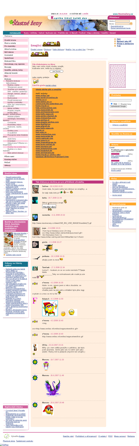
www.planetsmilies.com (46, 149)
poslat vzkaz (51, 85)
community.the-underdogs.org (49, 104)
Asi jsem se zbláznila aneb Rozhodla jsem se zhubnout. (16, 422)
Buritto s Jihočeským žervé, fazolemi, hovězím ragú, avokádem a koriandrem (15, 226)
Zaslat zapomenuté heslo (121, 28)
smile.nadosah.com (44, 138)
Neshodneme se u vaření (15, 414)
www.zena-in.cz (43, 140)
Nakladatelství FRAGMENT (123, 219)
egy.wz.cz (40, 130)
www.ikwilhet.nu (43, 124)
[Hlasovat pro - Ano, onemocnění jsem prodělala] (119, 154)
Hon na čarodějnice (120, 187)
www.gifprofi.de (43, 126)
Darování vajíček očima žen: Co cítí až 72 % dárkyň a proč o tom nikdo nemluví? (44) (16, 279)
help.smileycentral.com (46, 108)
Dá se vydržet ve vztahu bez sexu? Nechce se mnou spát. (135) (17, 208)
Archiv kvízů (117, 195)
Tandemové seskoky (24, 441)
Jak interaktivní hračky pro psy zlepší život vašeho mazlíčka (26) (16, 285)
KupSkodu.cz (117, 221)
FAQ (119, 39)
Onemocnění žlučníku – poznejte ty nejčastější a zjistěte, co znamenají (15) (16, 274)
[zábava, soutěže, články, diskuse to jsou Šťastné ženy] (123, 14)
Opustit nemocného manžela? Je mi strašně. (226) (15, 178)
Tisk (119, 46)
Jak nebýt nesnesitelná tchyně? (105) (15, 197)
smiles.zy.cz (41, 100)
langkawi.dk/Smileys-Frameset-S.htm (52, 157)
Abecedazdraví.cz (119, 217)
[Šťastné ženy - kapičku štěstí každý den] (26, 23)
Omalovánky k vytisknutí (121, 211)
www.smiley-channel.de (46, 116)
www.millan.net (42, 96)
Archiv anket (116, 170)
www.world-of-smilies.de (47, 98)
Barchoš (115, 225)
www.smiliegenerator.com (47, 112)
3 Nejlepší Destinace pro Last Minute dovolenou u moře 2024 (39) (15, 295)
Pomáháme (116, 222)
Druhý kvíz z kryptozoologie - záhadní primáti (123, 189)
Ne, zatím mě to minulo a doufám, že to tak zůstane (121, 163)
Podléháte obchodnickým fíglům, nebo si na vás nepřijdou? (16, 417)
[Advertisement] (52, 6)
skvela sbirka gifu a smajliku (48, 89)
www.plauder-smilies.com (47, 122)
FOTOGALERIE (16, 33)
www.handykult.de (44, 151)
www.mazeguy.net (44, 146)
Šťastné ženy (126, 104)
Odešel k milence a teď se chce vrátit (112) (16, 189)
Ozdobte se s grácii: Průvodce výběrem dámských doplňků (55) (15, 300)
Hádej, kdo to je (118, 185)
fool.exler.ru (41, 132)
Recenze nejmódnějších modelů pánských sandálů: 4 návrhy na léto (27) (16, 290)
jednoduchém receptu (19, 240)
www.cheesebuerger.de (46, 142)
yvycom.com (117, 209)
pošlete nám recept (13, 255)
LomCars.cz (117, 216)
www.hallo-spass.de (44, 114)
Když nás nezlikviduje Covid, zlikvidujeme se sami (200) (17, 193)
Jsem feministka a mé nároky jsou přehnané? (15, 426)
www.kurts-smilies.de (45, 144)
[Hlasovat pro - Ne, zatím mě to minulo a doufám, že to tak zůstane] (119, 161)
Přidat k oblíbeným (125, 44)
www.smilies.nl (42, 120)
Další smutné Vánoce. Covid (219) (14, 182)
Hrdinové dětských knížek (122, 192)
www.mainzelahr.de (44, 110)
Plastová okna (9, 441)
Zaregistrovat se (117, 26)
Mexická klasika (20, 233)
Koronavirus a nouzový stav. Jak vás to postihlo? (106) (17, 200)
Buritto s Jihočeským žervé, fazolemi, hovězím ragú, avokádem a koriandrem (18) (16, 312)
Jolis (114, 224)
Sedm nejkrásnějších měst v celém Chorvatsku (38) (17, 304)
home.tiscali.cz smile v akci (48, 155)
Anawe (21, 436)
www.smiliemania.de (45, 153)
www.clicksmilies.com (46, 118)
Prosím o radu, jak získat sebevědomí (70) (15, 204)
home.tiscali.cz (42, 106)
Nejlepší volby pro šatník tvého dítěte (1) (15, 270)
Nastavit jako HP (124, 41)
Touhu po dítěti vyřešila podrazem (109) (15, 186)
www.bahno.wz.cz (44, 102)
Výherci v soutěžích (120, 125)
